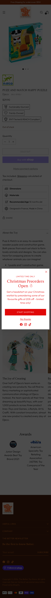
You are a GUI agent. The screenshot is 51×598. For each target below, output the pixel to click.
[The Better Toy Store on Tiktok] (30, 325)
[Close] (46, 272)
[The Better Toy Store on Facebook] (21, 325)
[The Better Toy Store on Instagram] (25, 325)
